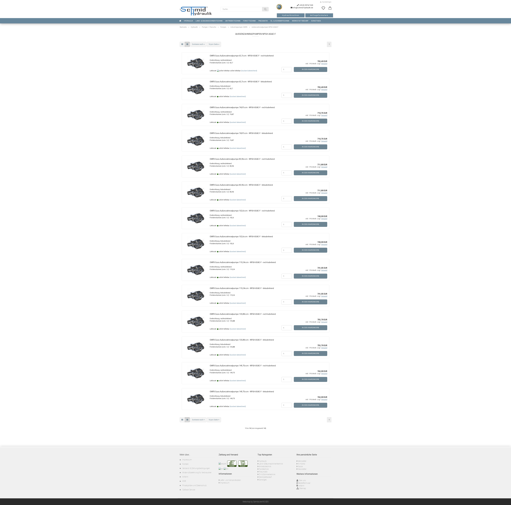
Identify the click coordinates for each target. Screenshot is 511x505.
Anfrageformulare (319, 15)
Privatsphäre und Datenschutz (194, 485)
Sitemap (302, 488)
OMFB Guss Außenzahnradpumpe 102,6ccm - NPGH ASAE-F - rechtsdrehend (242, 211)
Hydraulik (188, 21)
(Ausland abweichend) (249, 71)
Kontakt (185, 464)
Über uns (302, 480)
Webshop (246, 502)
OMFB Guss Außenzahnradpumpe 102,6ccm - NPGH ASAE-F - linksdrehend (241, 236)
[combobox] (198, 44)
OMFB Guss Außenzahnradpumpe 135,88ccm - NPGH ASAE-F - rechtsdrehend (243, 314)
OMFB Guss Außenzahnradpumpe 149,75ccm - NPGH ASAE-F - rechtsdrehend (243, 366)
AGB (184, 481)
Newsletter (302, 469)
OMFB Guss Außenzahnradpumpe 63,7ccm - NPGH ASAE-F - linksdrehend (241, 82)
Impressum (187, 460)
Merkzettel (302, 461)
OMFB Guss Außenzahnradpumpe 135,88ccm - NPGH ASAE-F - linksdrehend (242, 340)
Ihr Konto (301, 464)
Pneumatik (263, 21)
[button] (330, 8)
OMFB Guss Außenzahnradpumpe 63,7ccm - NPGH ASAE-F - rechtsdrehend (242, 56)
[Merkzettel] (323, 8)
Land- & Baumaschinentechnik (209, 21)
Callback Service (188, 490)
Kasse (300, 466)
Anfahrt (185, 477)
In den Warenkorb (310, 69)
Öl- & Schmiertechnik (279, 21)
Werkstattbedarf (300, 21)
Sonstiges (316, 21)
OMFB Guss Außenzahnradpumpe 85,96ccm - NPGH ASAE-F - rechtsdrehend (242, 159)
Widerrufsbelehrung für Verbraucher (196, 472)
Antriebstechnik (232, 21)
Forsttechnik (249, 21)
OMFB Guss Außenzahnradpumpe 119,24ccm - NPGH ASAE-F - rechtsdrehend (243, 262)
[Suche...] (265, 9)
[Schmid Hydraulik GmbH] (196, 11)
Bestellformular (304, 483)
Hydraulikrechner (290, 15)
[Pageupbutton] (506, 501)
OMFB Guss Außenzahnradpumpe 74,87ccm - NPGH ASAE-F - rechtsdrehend (242, 107)
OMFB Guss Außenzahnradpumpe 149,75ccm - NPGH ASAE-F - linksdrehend (242, 392)
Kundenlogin (326, 2)
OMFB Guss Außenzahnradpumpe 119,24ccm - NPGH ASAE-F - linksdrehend (242, 288)
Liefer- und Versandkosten (230, 480)
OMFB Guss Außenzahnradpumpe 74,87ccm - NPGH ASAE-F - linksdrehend (241, 133)
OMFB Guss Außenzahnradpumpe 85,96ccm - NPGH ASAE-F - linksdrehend (241, 185)
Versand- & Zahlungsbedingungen (196, 468)
